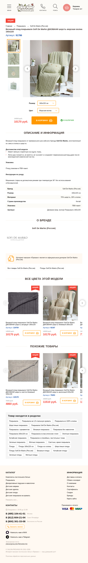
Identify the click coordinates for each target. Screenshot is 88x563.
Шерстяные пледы (62, 446)
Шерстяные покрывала (18, 425)
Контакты (70, 486)
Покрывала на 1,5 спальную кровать (36, 421)
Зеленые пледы (15, 455)
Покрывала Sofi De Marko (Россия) (45, 425)
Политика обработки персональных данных (21, 556)
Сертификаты (72, 489)
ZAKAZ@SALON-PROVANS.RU (16, 544)
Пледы (12, 446)
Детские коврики (12, 486)
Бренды (70, 496)
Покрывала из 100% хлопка (66, 421)
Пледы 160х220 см (26, 446)
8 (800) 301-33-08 (15, 521)
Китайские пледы (60, 451)
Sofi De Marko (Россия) (39, 26)
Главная (9, 26)
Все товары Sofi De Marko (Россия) (21, 268)
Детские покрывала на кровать (18, 496)
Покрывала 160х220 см (18, 434)
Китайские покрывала (17, 438)
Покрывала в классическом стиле (44, 434)
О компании (71, 483)
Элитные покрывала (70, 434)
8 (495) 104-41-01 (15, 513)
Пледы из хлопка (44, 446)
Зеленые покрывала (17, 442)
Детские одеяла (12, 489)
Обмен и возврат (73, 480)
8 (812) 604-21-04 (15, 517)
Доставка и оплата (74, 477)
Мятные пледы (32, 455)
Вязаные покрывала (41, 429)
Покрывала (21, 26)
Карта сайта (71, 499)
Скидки (70, 492)
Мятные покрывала (36, 442)
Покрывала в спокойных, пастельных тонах (47, 438)
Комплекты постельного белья (18, 477)
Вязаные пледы (43, 451)
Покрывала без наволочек (63, 429)
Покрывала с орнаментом (19, 429)
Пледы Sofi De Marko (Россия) (52, 268)
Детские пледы (12, 492)
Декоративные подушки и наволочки (20, 483)
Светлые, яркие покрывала (59, 442)
